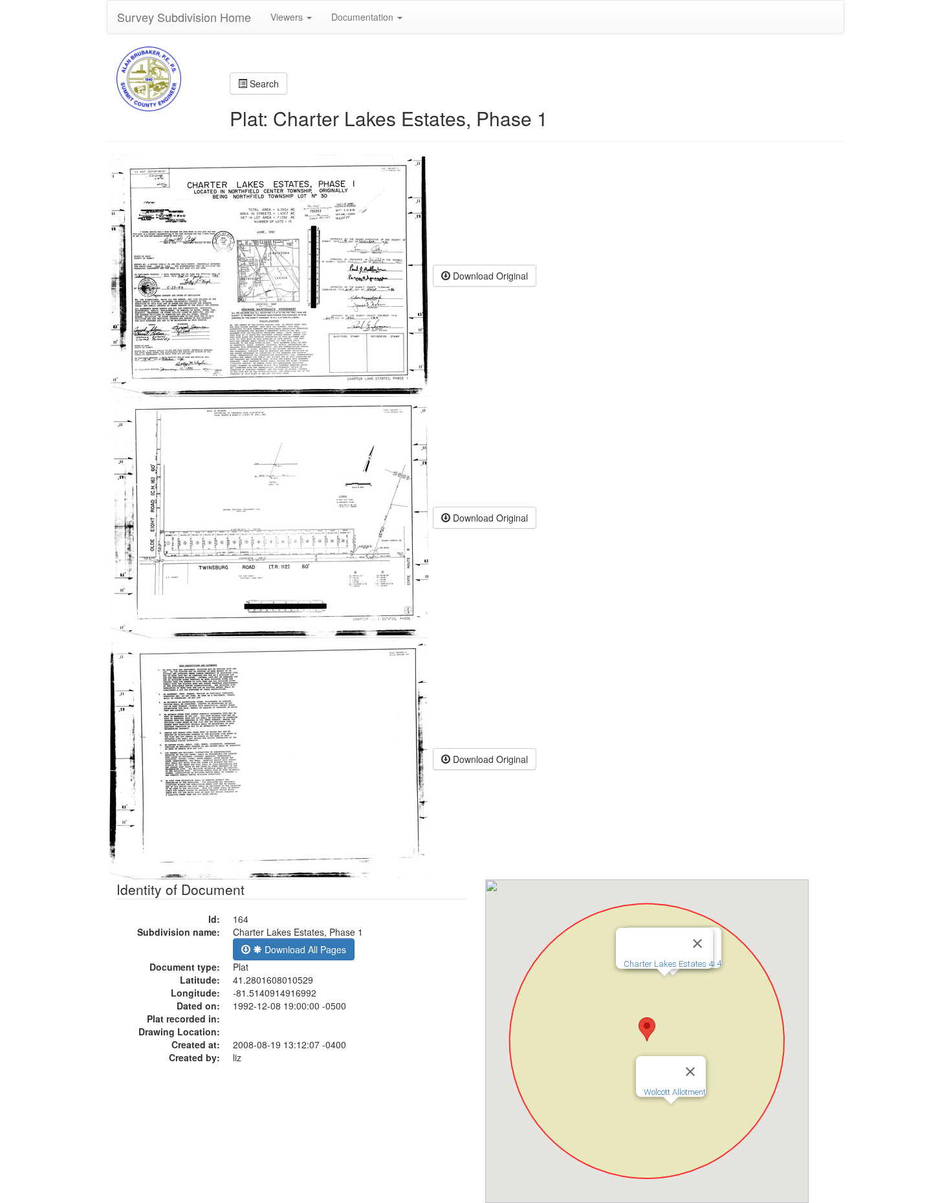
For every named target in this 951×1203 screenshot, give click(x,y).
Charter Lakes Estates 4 (668, 964)
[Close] (690, 1071)
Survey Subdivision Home (184, 16)
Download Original (489, 275)
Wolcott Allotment (675, 1092)
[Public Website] (148, 77)
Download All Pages (304, 949)
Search (263, 83)
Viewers (287, 16)
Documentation (363, 16)
